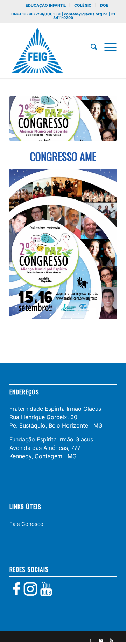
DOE (104, 5)
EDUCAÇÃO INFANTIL (46, 5)
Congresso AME (63, 156)
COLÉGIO (83, 5)
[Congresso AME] (63, 118)
